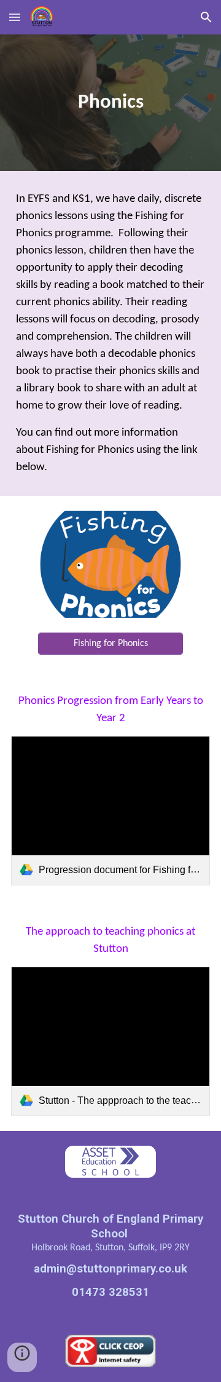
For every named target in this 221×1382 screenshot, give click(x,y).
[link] (110, 810)
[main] (110, 103)
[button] (14, 17)
